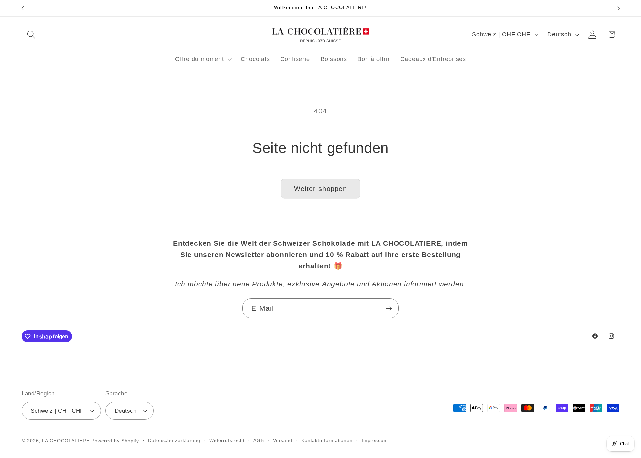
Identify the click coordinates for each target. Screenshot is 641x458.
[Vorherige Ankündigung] (22, 8)
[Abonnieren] (388, 308)
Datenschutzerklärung (174, 440)
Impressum (375, 440)
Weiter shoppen (320, 188)
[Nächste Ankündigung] (618, 8)
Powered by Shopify (115, 440)
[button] (31, 34)
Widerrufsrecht (227, 440)
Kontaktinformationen (327, 440)
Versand (282, 440)
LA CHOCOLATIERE (66, 440)
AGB (258, 440)
